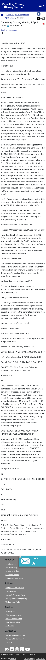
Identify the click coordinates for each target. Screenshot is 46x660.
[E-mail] (43, 18)
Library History (11, 567)
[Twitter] (39, 18)
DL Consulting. (16, 654)
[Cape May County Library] (2, 15)
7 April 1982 (8, 17)
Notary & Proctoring (13, 618)
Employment (10, 564)
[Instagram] (16, 649)
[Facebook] (39, 14)
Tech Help (9, 626)
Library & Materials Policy (15, 595)
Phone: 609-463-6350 (14, 639)
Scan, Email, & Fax (12, 622)
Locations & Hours (12, 571)
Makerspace (10, 611)
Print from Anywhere (13, 615)
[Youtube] (27, 649)
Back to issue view (9, 30)
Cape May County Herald (18, 14)
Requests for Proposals (14, 578)
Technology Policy (12, 602)
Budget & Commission (14, 588)
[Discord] (7, 649)
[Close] (20, 557)
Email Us (9, 642)
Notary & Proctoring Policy (16, 598)
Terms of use (40, 659)
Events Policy (10, 591)
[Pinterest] (22, 649)
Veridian (13, 659)
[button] (41, 5)
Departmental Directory (15, 635)
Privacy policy (29, 659)
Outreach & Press (12, 574)
